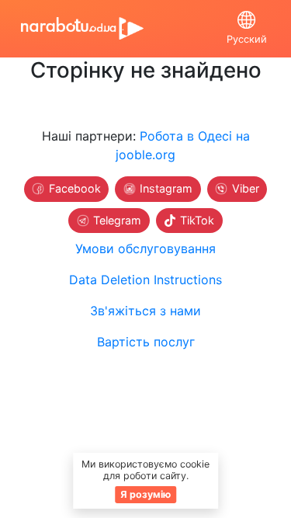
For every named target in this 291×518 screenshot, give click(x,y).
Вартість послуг (146, 341)
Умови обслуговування (145, 248)
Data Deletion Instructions (145, 279)
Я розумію (145, 494)
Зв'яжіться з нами (145, 310)
